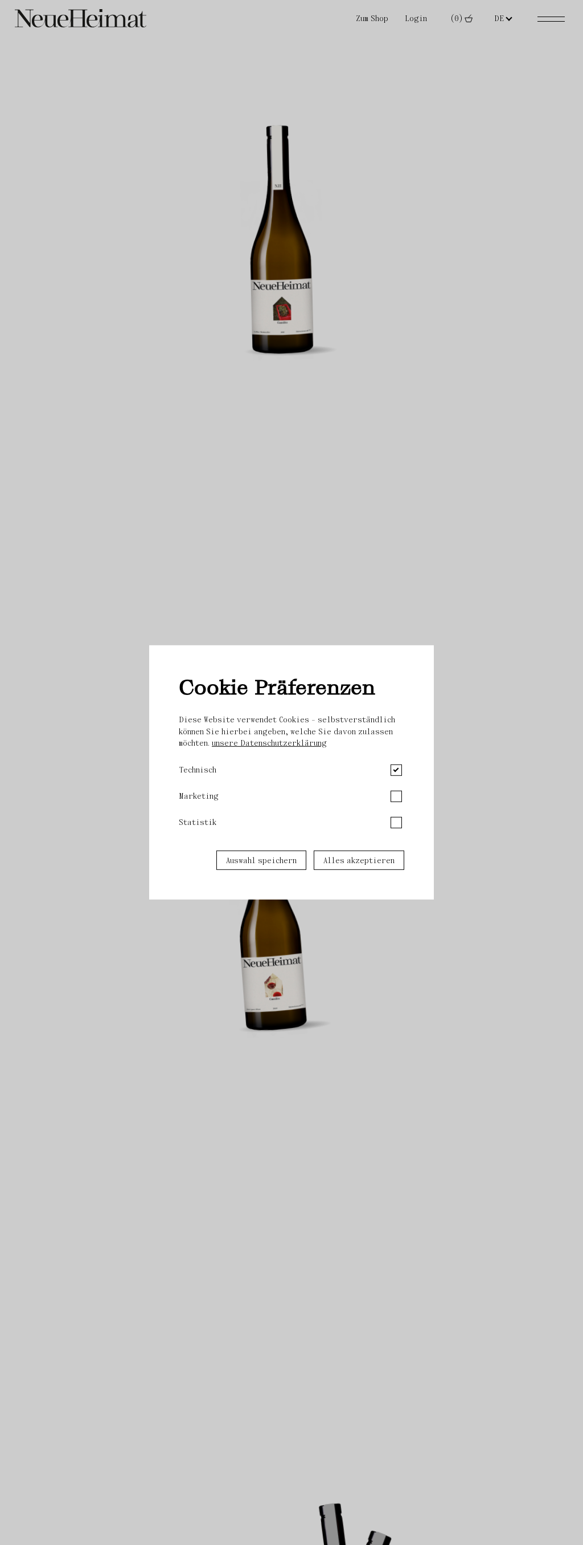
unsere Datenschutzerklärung (269, 743)
